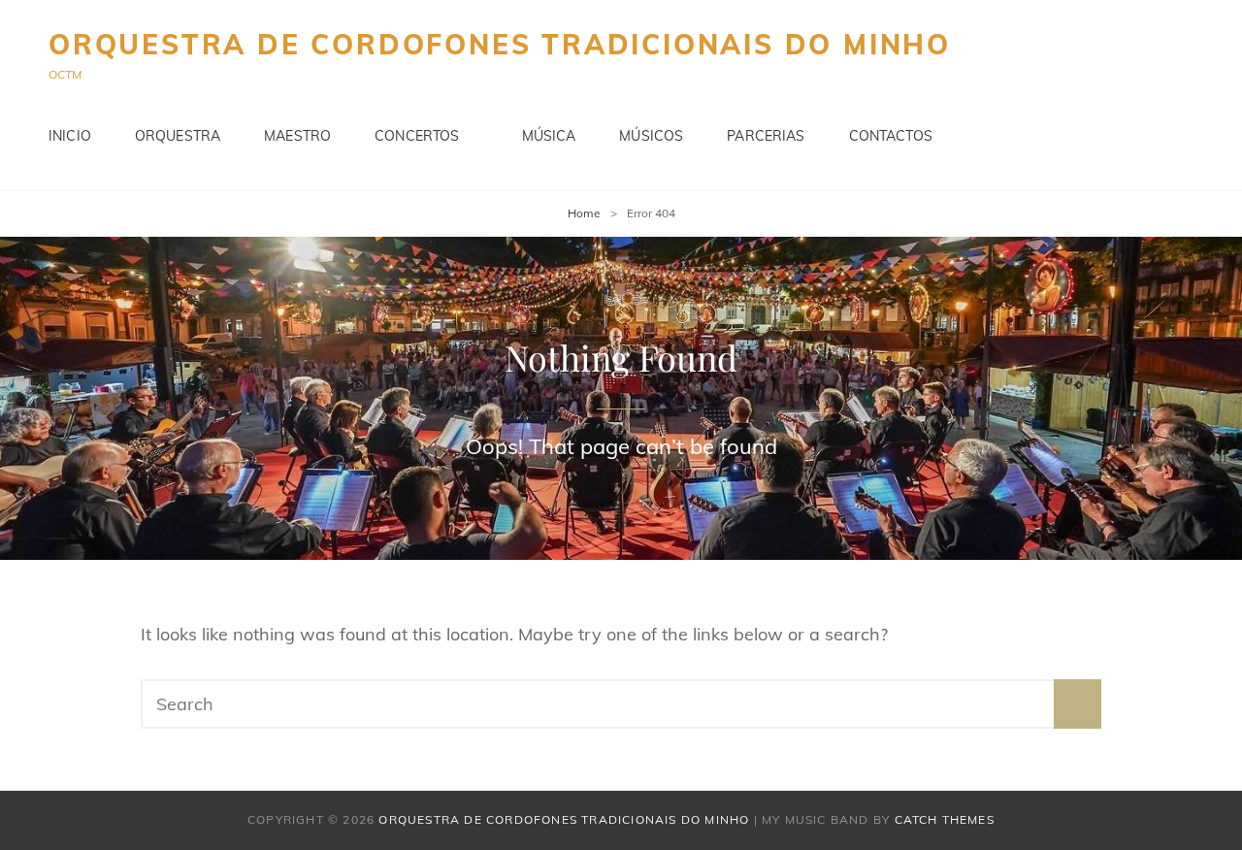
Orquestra (177, 136)
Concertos (417, 136)
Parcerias (765, 136)
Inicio (70, 136)
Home (584, 213)
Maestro (297, 136)
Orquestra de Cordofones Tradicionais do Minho (500, 44)
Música (549, 136)
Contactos (890, 136)
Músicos (651, 136)
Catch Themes (945, 819)
